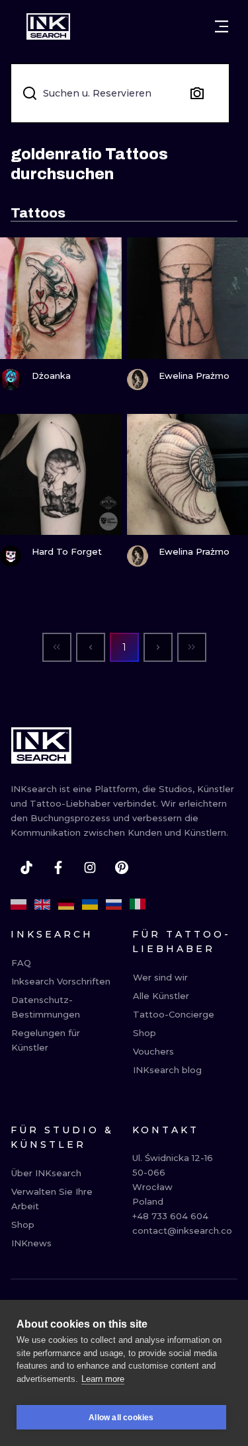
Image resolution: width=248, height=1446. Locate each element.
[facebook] (58, 867)
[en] (42, 904)
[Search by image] (197, 93)
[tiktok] (26, 867)
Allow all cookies (121, 1417)
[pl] (18, 904)
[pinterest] (122, 867)
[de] (66, 904)
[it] (137, 904)
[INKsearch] (48, 26)
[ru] (114, 904)
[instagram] (90, 867)
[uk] (90, 904)
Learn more (102, 1379)
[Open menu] (221, 26)
